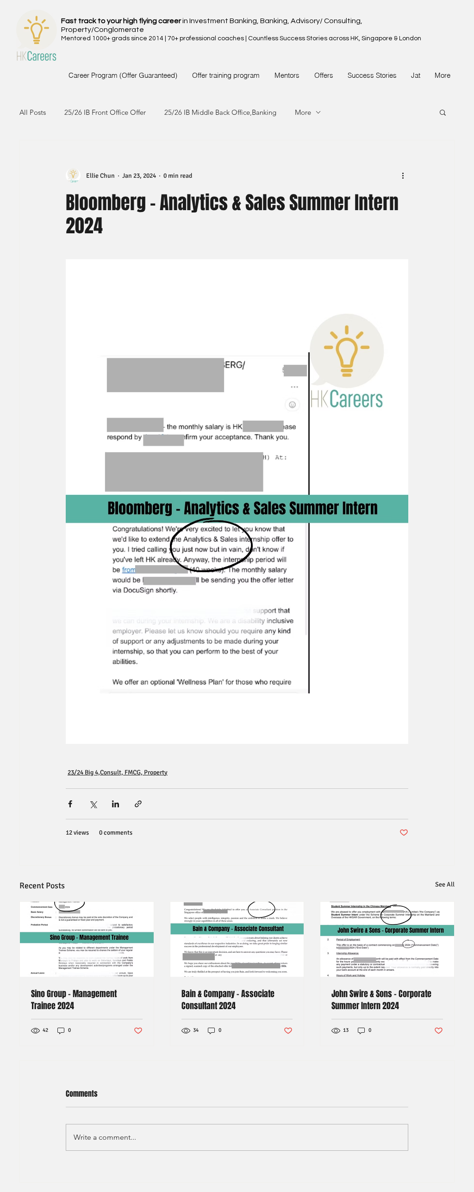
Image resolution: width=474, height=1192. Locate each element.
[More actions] (402, 175)
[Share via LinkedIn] (115, 803)
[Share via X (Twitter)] (92, 803)
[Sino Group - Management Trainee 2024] (87, 939)
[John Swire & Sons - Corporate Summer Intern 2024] (387, 939)
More (303, 112)
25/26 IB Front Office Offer (105, 112)
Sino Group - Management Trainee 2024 (74, 1000)
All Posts (32, 112)
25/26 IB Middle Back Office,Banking (220, 112)
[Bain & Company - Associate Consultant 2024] (237, 939)
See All (445, 884)
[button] (442, 112)
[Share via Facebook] (70, 803)
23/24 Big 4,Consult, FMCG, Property (118, 772)
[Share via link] (138, 803)
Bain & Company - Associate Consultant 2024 (227, 1000)
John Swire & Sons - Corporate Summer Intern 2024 (381, 1000)
